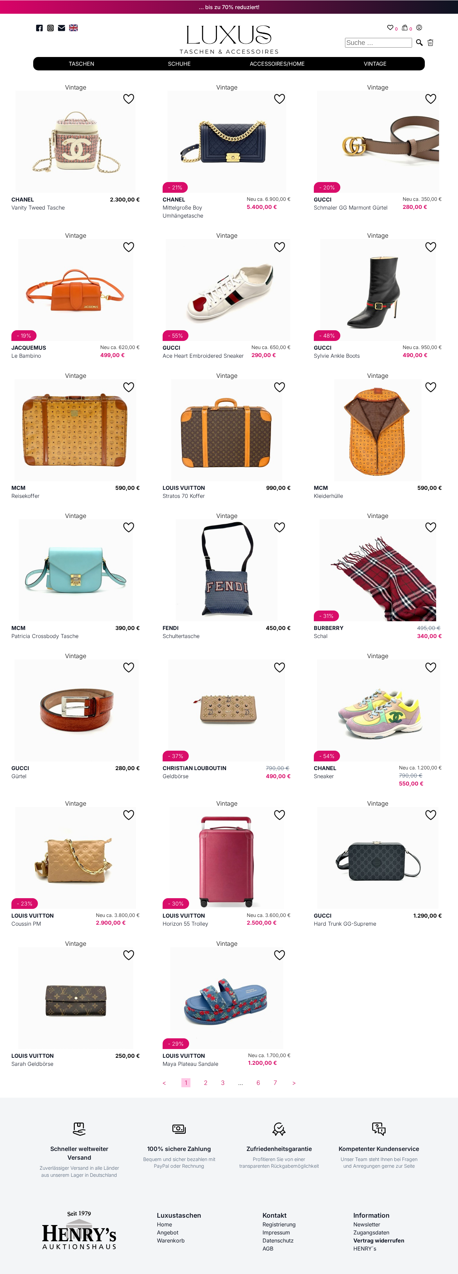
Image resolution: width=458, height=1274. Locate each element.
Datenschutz (278, 1240)
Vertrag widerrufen (378, 1240)
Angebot (167, 1232)
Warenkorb (171, 1240)
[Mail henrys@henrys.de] (61, 29)
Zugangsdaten (371, 1232)
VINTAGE (375, 63)
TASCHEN (81, 63)
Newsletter (366, 1224)
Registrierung (279, 1224)
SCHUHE (179, 63)
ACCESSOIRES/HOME (277, 63)
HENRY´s (364, 1248)
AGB (268, 1248)
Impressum (276, 1232)
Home (164, 1224)
